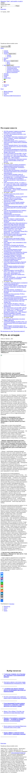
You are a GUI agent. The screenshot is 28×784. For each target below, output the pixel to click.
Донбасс (6, 53)
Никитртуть (7, 606)
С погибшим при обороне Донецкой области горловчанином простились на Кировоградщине (15, 690)
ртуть (5, 609)
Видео (8, 63)
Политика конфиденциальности (12, 95)
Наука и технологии (12, 72)
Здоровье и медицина (12, 69)
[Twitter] (14, 576)
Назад (2, 48)
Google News (7, 78)
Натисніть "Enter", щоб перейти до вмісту (12, 1)
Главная (6, 50)
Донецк (9, 55)
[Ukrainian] (5, 80)
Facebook (6, 75)
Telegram (6, 73)
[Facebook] (14, 573)
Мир (5, 59)
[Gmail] (14, 586)
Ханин (5, 610)
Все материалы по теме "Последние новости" (13, 331)
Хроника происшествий (13, 66)
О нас (5, 86)
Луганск (9, 56)
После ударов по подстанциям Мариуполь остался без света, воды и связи (15, 726)
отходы (6, 607)
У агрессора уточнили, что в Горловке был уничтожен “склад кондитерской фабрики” (14, 675)
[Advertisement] (14, 28)
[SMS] (14, 588)
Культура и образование (13, 71)
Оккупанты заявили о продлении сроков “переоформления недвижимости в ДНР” (15, 682)
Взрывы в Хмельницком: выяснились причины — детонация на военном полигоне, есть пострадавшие (14, 719)
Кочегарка (3, 9)
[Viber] (14, 578)
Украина (6, 58)
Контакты (6, 84)
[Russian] (5, 82)
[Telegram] (14, 581)
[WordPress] (14, 596)
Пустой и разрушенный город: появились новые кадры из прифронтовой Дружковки (15, 697)
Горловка (6, 52)
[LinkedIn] (14, 593)
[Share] (14, 600)
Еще (5, 65)
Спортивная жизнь (12, 68)
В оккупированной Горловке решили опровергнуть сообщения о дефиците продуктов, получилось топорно (14, 705)
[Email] (14, 598)
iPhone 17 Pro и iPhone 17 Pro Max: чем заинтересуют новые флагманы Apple (14, 712)
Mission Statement (8, 91)
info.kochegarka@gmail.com (18, 752)
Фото (8, 62)
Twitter (5, 76)
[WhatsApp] (14, 583)
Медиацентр (7, 60)
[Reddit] (14, 591)
